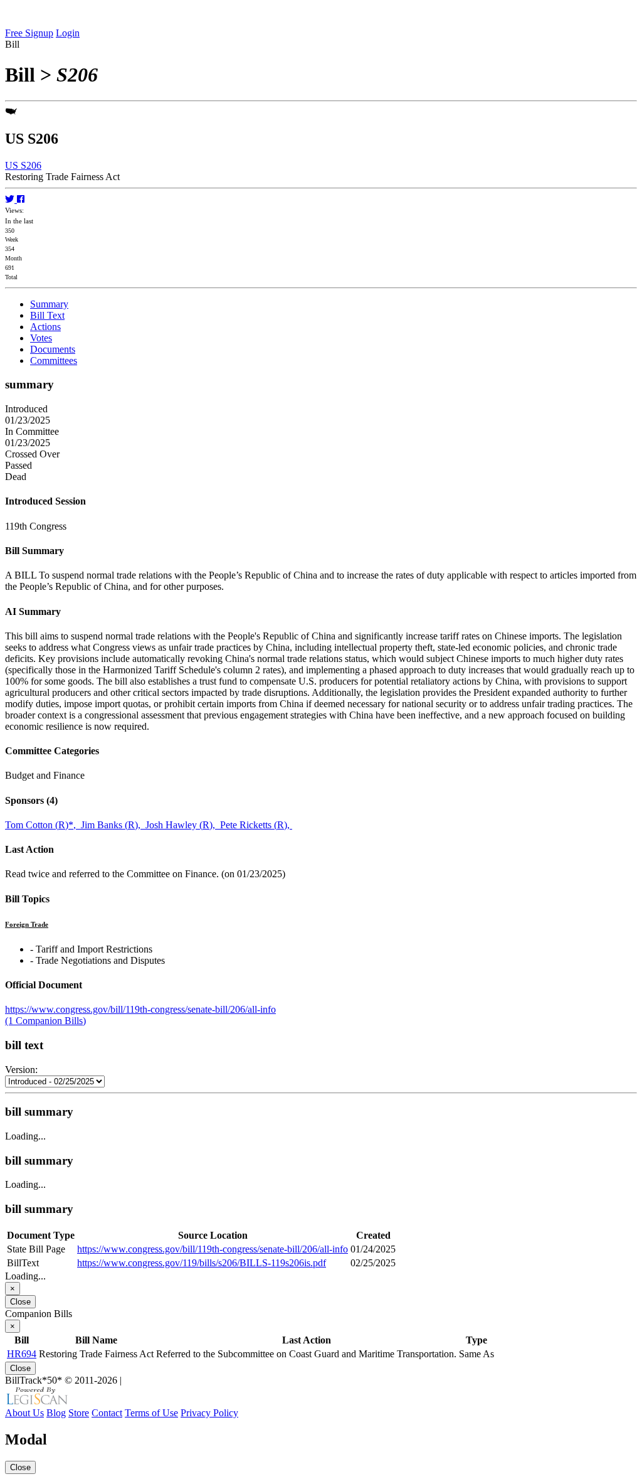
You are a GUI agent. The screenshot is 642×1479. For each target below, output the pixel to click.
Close (20, 1301)
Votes (41, 338)
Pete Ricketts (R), (256, 825)
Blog (56, 1412)
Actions (45, 326)
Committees (53, 360)
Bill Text (47, 315)
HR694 (21, 1353)
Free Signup (29, 33)
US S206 (23, 165)
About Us (24, 1412)
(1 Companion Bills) (45, 1020)
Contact (107, 1412)
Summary (49, 304)
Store (78, 1412)
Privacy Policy (209, 1412)
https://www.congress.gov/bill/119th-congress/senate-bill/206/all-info (140, 1009)
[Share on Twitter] (11, 199)
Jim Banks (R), (113, 825)
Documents (52, 349)
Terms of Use (151, 1412)
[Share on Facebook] (20, 199)
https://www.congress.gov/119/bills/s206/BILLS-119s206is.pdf (201, 1262)
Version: (21, 1069)
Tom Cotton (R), (43, 825)
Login (68, 33)
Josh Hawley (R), (182, 825)
